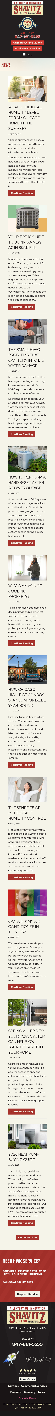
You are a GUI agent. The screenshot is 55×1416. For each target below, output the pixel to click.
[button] (27, 1237)
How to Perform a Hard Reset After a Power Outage (27, 482)
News (41, 1392)
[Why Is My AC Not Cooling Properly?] (27, 567)
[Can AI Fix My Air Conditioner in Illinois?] (27, 902)
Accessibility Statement (31, 1404)
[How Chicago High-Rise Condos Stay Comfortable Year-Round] (27, 669)
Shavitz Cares (27, 1398)
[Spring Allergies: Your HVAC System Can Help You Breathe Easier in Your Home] (27, 1012)
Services (13, 1385)
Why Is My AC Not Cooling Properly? (25, 591)
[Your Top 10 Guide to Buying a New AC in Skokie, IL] (27, 218)
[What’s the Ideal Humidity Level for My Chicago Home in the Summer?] (27, 88)
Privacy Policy (10, 1404)
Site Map (48, 1404)
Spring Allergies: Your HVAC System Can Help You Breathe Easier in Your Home (26, 1041)
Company (30, 1392)
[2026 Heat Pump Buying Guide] (27, 1136)
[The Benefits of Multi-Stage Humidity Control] (27, 789)
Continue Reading (23, 193)
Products (15, 1392)
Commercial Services (34, 1385)
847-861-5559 (27, 36)
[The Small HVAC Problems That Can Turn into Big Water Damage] (27, 331)
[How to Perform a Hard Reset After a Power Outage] (27, 459)
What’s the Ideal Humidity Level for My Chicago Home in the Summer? (25, 117)
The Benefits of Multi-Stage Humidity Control (27, 813)
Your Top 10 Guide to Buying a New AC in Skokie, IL (26, 242)
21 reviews (31, 1373)
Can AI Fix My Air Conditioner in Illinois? (24, 926)
